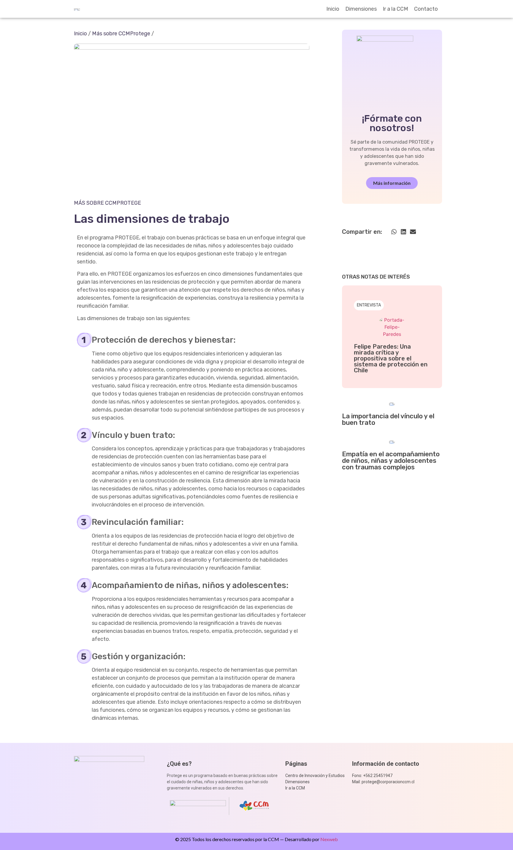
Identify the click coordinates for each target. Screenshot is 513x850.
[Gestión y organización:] (84, 656)
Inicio (332, 9)
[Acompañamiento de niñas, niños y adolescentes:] (84, 585)
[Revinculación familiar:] (84, 522)
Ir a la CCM (395, 9)
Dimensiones (361, 9)
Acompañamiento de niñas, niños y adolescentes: (190, 585)
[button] (394, 232)
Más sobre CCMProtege (121, 33)
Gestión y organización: (139, 656)
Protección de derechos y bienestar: (164, 340)
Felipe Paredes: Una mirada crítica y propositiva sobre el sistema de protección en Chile (391, 358)
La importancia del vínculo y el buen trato (388, 419)
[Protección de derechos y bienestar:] (84, 340)
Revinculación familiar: (138, 522)
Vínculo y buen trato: (133, 435)
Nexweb (329, 839)
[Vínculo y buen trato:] (84, 435)
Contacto (426, 9)
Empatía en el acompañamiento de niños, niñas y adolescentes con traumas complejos (391, 460)
